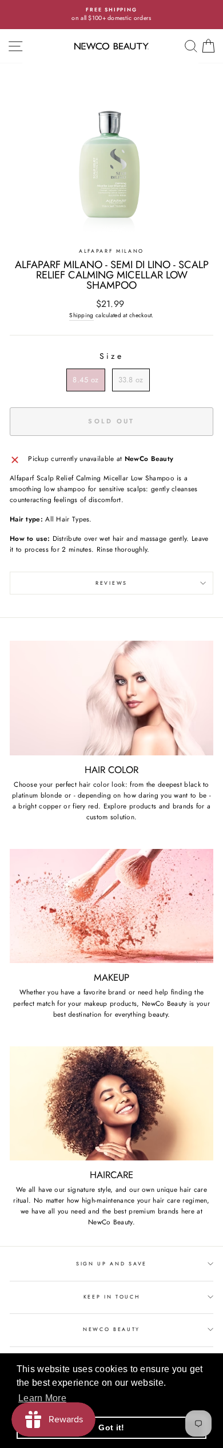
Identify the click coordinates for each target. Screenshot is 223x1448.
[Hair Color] (111, 698)
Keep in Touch (111, 1296)
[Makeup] (111, 906)
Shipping (81, 315)
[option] (111, 14)
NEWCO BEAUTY (111, 1329)
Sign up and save (111, 1263)
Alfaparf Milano (111, 250)
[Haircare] (111, 1103)
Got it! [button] (111, 1427)
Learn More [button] (42, 1398)
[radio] (85, 380)
